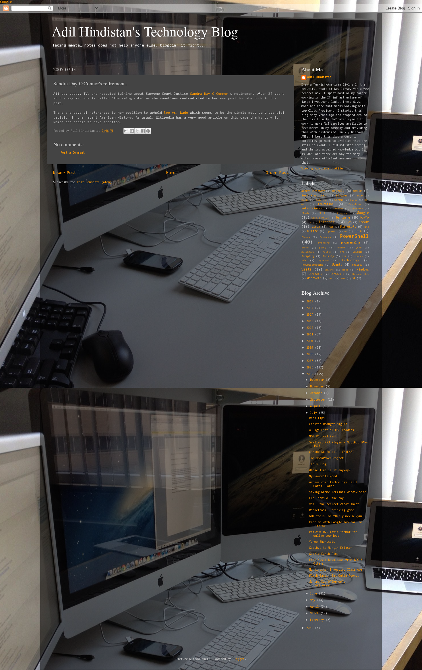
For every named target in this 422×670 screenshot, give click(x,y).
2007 (310, 361)
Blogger (342, 195)
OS (345, 231)
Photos (305, 237)
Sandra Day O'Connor (209, 94)
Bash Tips (317, 418)
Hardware (343, 217)
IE (309, 222)
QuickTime (307, 252)
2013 (310, 321)
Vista (306, 269)
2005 (310, 374)
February (318, 620)
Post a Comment (73, 153)
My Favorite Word (323, 476)
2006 (310, 367)
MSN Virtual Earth (323, 436)
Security (328, 256)
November (318, 386)
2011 (310, 334)
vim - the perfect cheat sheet (334, 504)
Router (327, 252)
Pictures (325, 237)
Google (6, 2)
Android (338, 191)
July (314, 413)
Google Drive (320, 218)
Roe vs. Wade (176, 113)
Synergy (324, 261)
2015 (310, 308)
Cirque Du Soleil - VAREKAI (331, 452)
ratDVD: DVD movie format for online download (333, 534)
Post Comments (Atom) (94, 182)
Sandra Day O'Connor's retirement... (327, 583)
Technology (350, 260)
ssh (303, 260)
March (315, 613)
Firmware (357, 209)
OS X (358, 231)
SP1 (344, 256)
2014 (310, 314)
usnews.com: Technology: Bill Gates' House (333, 484)
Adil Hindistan (319, 77)
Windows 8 (337, 274)
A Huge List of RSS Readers (331, 430)
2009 (310, 348)
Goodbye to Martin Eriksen (330, 548)
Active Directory (313, 191)
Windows (363, 269)
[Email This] (126, 131)
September (318, 399)
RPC (342, 252)
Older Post (277, 173)
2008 (310, 354)
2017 (310, 301)
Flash (305, 213)
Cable (305, 200)
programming (350, 242)
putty (322, 248)
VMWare (329, 270)
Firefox (338, 209)
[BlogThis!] (132, 131)
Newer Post (64, 173)
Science (358, 252)
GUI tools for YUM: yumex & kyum (336, 516)
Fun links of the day (326, 498)
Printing (324, 243)
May (313, 600)
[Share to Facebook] (143, 131)
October (317, 393)
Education (326, 204)
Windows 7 (315, 274)
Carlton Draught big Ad (328, 424)
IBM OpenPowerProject (326, 458)
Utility (357, 265)
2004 (310, 628)
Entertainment (312, 208)
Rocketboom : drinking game (331, 510)
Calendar (321, 200)
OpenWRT (332, 231)
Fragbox (342, 213)
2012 (310, 328)
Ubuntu (337, 265)
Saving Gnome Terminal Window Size (337, 492)
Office (312, 231)
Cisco (353, 200)
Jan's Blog (317, 464)
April (315, 607)
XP (354, 278)
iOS (349, 222)
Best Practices (313, 195)
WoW (343, 278)
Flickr (322, 213)
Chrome (338, 200)
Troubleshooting (312, 265)
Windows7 (314, 278)
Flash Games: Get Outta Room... (335, 576)
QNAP (358, 248)
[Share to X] (137, 131)
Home (170, 173)
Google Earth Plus (323, 554)
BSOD (360, 196)
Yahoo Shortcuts (322, 542)
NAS (367, 227)
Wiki (345, 270)
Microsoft (348, 227)
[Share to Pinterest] (148, 131)
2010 (310, 341)
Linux (315, 227)
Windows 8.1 (361, 274)
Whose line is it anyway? (330, 470)
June (314, 593)
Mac (331, 227)
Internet (327, 222)
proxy (305, 248)
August (316, 406)
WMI (332, 278)
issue (364, 222)
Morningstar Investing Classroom (336, 569)
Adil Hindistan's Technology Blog (145, 31)
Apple (357, 191)
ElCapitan (354, 204)
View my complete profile (322, 168)
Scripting (307, 256)
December (318, 380)
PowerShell (354, 236)
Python (341, 248)
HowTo (364, 217)
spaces (358, 256)
